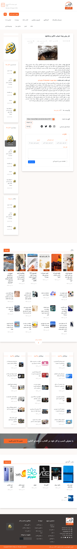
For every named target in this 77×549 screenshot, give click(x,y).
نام (66, 140)
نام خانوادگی (50, 140)
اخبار (25, 26)
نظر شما (65, 147)
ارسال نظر (31, 162)
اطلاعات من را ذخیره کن (59, 161)
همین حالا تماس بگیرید (15, 441)
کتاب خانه (25, 20)
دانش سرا (18, 26)
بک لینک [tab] (7, 462)
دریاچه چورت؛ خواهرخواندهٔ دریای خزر (47, 80)
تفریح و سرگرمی (36, 20)
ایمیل (38, 140)
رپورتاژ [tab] (6, 250)
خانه (32, 26)
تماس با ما (8, 20)
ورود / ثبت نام (14, 14)
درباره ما (17, 20)
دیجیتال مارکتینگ (57, 20)
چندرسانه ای (8, 26)
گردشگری (46, 20)
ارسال (21, 538)
